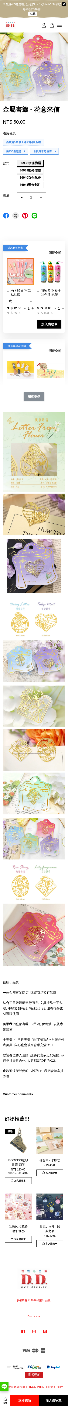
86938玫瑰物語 (30, 163)
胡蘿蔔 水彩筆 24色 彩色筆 (51, 292)
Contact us (34, 1316)
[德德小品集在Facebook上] (23, 1333)
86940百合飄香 (30, 177)
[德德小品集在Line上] (45, 1333)
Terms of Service (15, 1386)
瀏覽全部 (55, 253)
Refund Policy (54, 1386)
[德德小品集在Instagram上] (34, 1333)
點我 (33, 13)
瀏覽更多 (34, 396)
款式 (6, 163)
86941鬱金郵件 (30, 185)
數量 (6, 195)
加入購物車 (49, 324)
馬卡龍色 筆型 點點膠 (21, 292)
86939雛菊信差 (30, 170)
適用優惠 (9, 133)
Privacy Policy (36, 1386)
